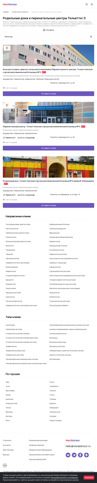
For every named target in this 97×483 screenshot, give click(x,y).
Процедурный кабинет (58, 305)
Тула (8, 386)
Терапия (9, 254)
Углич (51, 382)
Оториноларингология (15, 275)
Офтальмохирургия (57, 228)
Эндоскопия (11, 288)
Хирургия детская (13, 292)
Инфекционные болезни (59, 224)
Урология (9, 246)
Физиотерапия (12, 267)
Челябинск (53, 386)
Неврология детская (58, 254)
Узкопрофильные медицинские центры (22, 359)
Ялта (8, 420)
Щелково (9, 399)
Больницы (53, 338)
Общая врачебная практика (61, 237)
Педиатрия (10, 250)
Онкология (10, 297)
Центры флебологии (57, 333)
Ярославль (10, 390)
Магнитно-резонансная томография (64, 288)
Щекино (52, 403)
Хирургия (9, 280)
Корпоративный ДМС (38, 459)
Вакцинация (54, 233)
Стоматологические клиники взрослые (22, 338)
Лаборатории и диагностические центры (66, 350)
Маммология (54, 241)
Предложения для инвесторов (41, 454)
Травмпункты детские (15, 355)
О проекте (7, 440)
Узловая (52, 416)
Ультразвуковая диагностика (18, 224)
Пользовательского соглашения (64, 477)
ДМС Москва (8, 450)
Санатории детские (14, 329)
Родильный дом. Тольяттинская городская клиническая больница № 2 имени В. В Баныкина (48, 181)
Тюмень (52, 399)
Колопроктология (56, 250)
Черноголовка (55, 420)
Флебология (54, 297)
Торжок (52, 390)
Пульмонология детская (59, 301)
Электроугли (54, 412)
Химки (8, 395)
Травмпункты (11, 346)
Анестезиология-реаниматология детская (67, 275)
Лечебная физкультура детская (62, 284)
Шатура (9, 416)
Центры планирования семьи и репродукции (67, 329)
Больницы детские (57, 346)
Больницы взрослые (57, 342)
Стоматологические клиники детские (21, 342)
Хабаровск (54, 408)
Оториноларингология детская (62, 280)
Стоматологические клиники (17, 333)
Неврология (11, 271)
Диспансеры (54, 359)
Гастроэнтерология (14, 301)
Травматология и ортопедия (17, 263)
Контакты (7, 445)
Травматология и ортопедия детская (21, 305)
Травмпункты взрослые (15, 350)
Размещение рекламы (38, 440)
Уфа (7, 382)
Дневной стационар (57, 263)
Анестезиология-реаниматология (63, 258)
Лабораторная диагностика (17, 233)
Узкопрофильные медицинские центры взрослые (26, 363)
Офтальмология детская (59, 271)
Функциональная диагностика (18, 241)
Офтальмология (12, 258)
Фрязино (9, 412)
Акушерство (11, 284)
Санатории (10, 325)
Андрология (54, 292)
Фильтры (9, 36)
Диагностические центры (60, 355)
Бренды (6, 454)
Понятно (89, 477)
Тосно (52, 395)
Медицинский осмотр (58, 246)
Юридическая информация (40, 450)
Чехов (8, 408)
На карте (50, 30)
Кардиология (55, 267)
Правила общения (36, 445)
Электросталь (12, 403)
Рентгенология (12, 228)
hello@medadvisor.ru (78, 446)
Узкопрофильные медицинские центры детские (69, 325)
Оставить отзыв (48, 93)
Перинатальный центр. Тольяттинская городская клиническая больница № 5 (41, 126)
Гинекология (11, 237)
